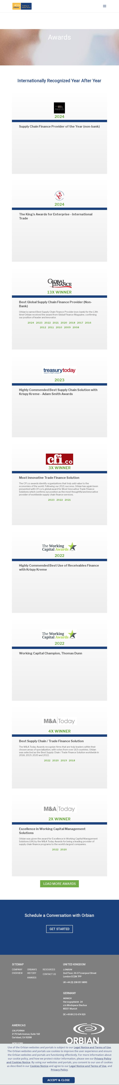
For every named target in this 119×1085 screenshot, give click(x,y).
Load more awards (59, 884)
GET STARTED (59, 929)
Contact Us (49, 974)
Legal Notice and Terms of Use (87, 1066)
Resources (49, 969)
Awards (31, 977)
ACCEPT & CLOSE (58, 1080)
